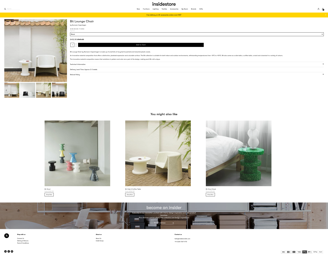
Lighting (156, 9)
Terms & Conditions (23, 243)
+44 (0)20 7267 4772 (181, 241)
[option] (164, 15)
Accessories (174, 9)
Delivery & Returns (22, 241)
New (138, 9)
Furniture (146, 9)
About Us (98, 238)
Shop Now (49, 194)
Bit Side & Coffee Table (133, 189)
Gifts (201, 9)
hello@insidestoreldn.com (182, 239)
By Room (185, 9)
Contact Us (20, 238)
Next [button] (65, 90)
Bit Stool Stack (211, 189)
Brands (193, 9)
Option (72, 31)
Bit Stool (47, 189)
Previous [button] (6, 90)
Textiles (164, 9)
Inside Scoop (99, 241)
